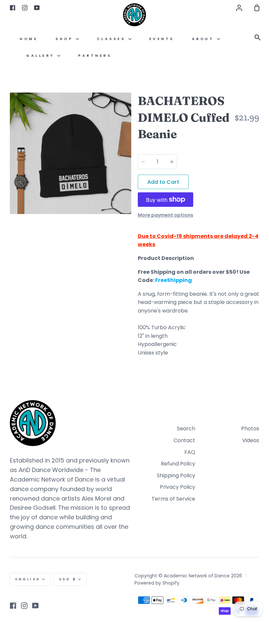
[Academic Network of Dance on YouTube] (35, 605)
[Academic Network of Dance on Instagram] (24, 605)
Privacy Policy (177, 487)
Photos (250, 428)
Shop (65, 38)
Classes (112, 38)
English (27, 579)
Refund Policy (178, 463)
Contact (184, 440)
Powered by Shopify (156, 583)
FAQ (189, 452)
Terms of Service (173, 499)
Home (29, 38)
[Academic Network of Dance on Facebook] (13, 605)
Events (161, 38)
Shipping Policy (176, 475)
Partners (95, 55)
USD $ (68, 579)
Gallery (41, 55)
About (204, 38)
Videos (250, 440)
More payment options (165, 215)
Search (186, 428)
